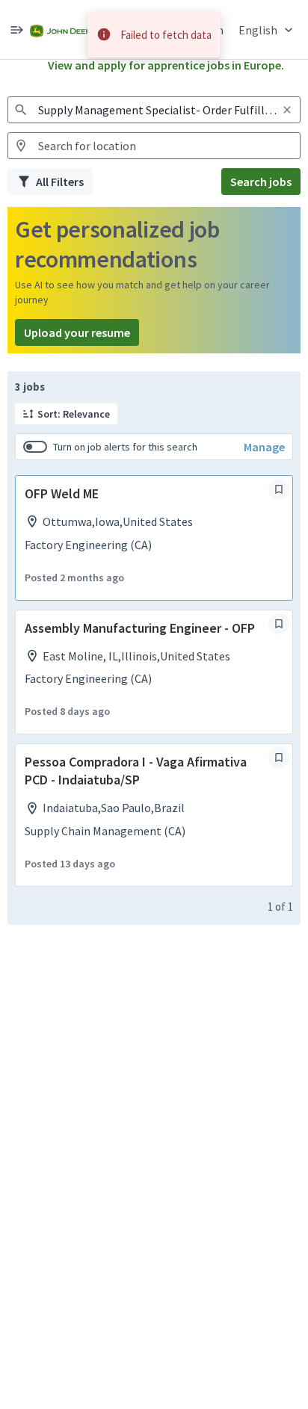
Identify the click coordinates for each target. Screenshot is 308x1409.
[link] (63, 29)
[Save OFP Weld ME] (278, 489)
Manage (264, 446)
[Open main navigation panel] (16, 29)
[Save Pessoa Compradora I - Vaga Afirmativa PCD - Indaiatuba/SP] (278, 757)
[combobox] (154, 109)
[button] (267, 29)
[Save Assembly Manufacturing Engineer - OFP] (278, 623)
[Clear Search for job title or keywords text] (287, 109)
